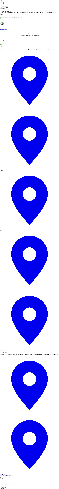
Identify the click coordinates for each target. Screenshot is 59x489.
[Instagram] (1, 6)
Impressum (4, 488)
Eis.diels (1, 29)
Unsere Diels (2, 2)
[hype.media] (13, 475)
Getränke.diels (3, 29)
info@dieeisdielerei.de (4, 487)
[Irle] (8, 475)
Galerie (2, 4)
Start (1, 1)
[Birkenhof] (1, 475)
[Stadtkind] (10, 475)
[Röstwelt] (7, 475)
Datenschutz (1, 488)
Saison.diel (6, 29)
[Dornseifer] (4, 475)
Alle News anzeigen (2, 46)
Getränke (3, 3)
